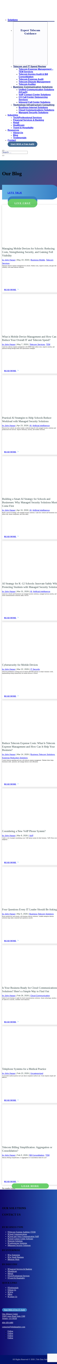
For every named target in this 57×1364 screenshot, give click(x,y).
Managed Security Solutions (33, 112)
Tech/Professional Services (27, 117)
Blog (15, 135)
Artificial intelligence (41, 425)
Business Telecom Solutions (42, 754)
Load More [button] (30, 1186)
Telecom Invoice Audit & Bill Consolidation (33, 75)
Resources (13, 130)
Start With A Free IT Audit (14, 1310)
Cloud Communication (40, 995)
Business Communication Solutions (33, 87)
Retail (16, 122)
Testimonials (19, 138)
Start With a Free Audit (22, 144)
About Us (18, 132)
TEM (48, 344)
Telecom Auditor (27, 84)
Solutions (13, 20)
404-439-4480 (7, 1323)
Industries (13, 115)
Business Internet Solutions (33, 107)
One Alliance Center (10, 1314)
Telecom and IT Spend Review (29, 66)
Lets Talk (15, 192)
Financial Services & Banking (28, 120)
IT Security (35, 669)
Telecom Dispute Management (34, 82)
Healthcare (18, 125)
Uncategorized (36, 1073)
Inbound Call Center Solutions (34, 102)
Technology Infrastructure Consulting (33, 105)
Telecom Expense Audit (31, 79)
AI (31, 425)
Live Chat (23, 203)
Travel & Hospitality (23, 127)
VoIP (31, 835)
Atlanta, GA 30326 (9, 1318)
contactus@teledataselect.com (13, 1327)
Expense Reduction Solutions (15, 758)
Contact (12, 140)
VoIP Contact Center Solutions (35, 94)
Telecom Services (37, 344)
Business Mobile (38, 260)
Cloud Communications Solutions (36, 110)
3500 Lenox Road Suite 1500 (13, 1316)
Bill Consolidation (36, 1155)
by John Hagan (8, 260)
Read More (10, 290)
